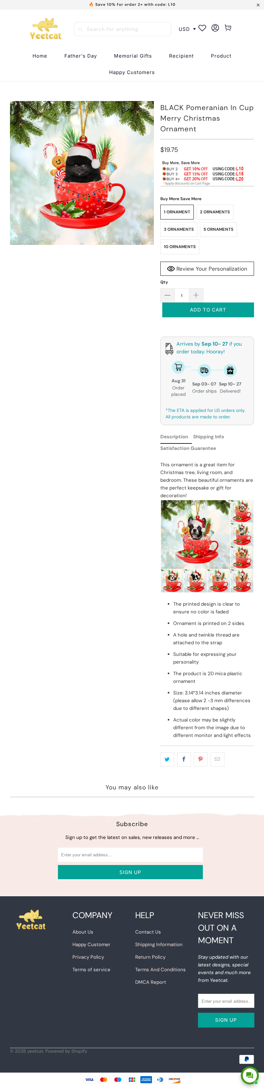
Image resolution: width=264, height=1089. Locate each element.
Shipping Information (159, 944)
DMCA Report (150, 982)
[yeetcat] (45, 29)
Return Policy (150, 957)
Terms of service (91, 969)
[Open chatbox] (250, 1075)
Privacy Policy (88, 957)
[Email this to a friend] (217, 759)
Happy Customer (91, 944)
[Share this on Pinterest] (201, 759)
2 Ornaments (215, 212)
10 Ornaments (180, 246)
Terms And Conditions (160, 969)
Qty (164, 282)
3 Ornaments (179, 229)
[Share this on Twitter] (167, 759)
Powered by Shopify (66, 1051)
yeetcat (35, 1051)
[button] (181, 56)
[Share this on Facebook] (184, 759)
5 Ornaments (218, 229)
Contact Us (148, 932)
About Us (82, 932)
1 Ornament (177, 212)
